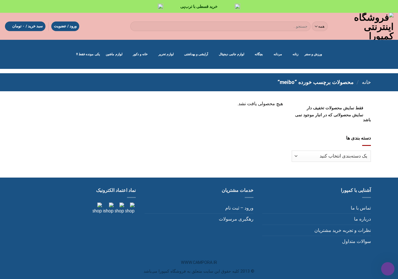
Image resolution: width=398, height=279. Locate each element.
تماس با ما (361, 208)
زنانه (295, 54)
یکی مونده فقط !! (88, 54)
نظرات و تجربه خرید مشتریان (342, 230)
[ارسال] (135, 26)
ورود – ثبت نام (239, 208)
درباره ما (362, 219)
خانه (366, 82)
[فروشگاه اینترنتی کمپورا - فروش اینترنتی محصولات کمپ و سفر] (366, 26)
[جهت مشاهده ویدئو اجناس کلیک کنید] (108, 208)
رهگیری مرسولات (236, 219)
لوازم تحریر (166, 54)
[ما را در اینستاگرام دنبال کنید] (129, 208)
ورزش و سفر (313, 54)
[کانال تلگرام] (119, 208)
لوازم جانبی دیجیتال (231, 54)
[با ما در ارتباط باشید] (97, 208)
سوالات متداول (356, 241)
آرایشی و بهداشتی (196, 54)
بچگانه (259, 54)
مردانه (278, 54)
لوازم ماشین (114, 54)
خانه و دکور (140, 54)
